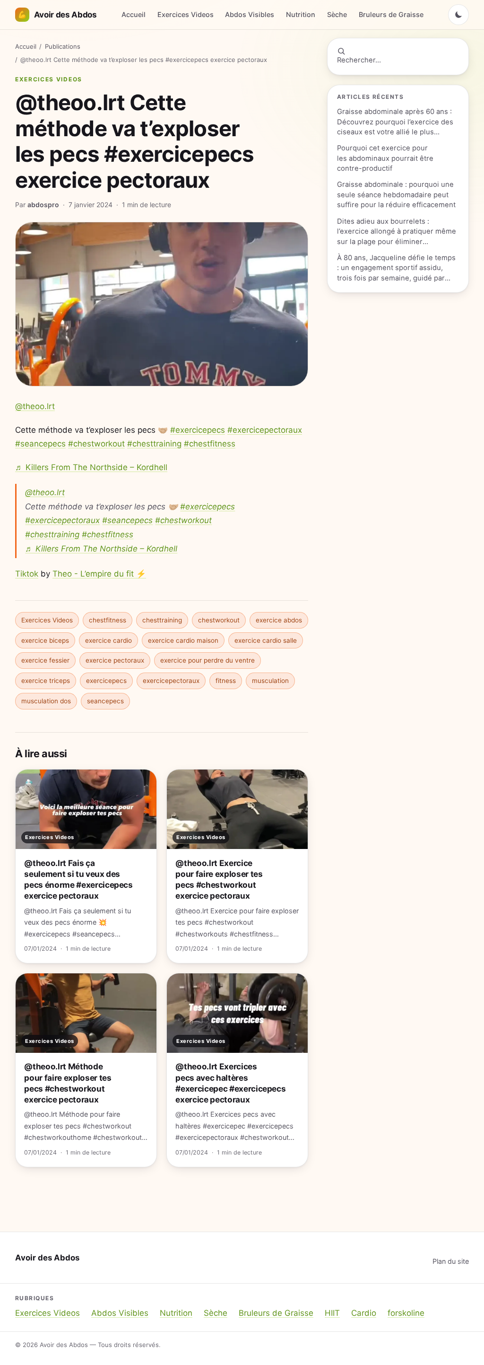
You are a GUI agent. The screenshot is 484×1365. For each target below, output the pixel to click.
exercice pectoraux (115, 660)
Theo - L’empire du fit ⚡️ (99, 573)
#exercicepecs (197, 430)
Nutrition (300, 14)
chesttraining (162, 620)
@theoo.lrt (35, 406)
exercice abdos (279, 620)
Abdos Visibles (249, 14)
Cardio (363, 1313)
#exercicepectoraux (264, 430)
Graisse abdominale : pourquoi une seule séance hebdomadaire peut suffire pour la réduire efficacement (396, 194)
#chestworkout (96, 443)
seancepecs (105, 701)
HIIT (332, 1313)
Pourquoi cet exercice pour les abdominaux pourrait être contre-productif (385, 158)
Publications (62, 46)
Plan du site (450, 1261)
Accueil (133, 14)
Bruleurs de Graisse (391, 14)
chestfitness (107, 620)
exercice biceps (45, 640)
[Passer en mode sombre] (458, 14)
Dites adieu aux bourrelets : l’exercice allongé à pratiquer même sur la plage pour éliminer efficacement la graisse (396, 232)
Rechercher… (359, 60)
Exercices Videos (185, 14)
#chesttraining (154, 443)
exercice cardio (108, 640)
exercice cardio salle (265, 640)
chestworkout (219, 620)
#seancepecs (40, 443)
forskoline (406, 1313)
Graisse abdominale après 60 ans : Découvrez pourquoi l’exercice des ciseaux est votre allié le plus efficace (395, 122)
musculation (270, 680)
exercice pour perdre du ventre (207, 660)
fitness (226, 680)
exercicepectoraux (171, 680)
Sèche (337, 14)
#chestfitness (209, 443)
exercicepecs (106, 680)
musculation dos (46, 701)
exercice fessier (45, 660)
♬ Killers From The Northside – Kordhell (91, 467)
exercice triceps (45, 680)
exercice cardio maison (183, 640)
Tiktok (26, 573)
